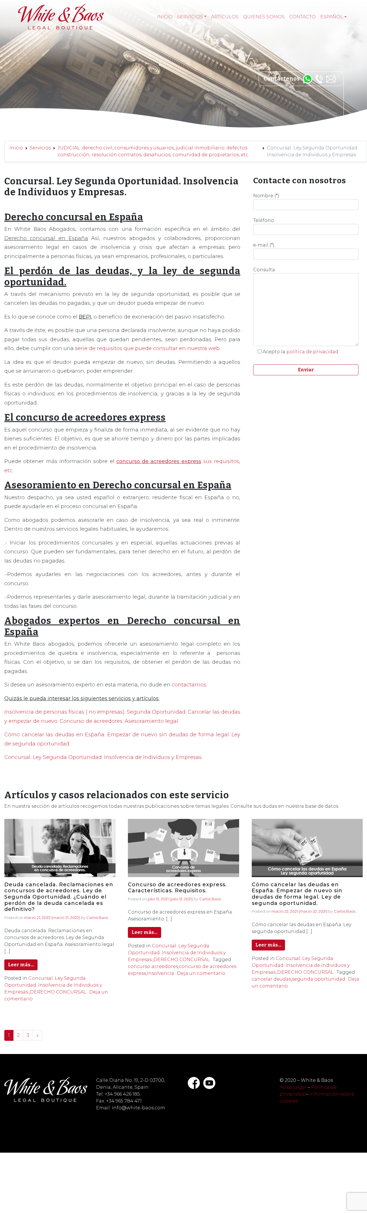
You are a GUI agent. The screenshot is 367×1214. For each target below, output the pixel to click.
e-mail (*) (263, 245)
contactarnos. (189, 685)
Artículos (225, 16)
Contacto (302, 16)
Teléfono (263, 220)
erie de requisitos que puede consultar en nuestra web (149, 348)
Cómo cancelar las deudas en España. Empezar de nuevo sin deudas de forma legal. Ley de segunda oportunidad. (297, 894)
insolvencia (160, 973)
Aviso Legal (293, 1087)
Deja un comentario (201, 973)
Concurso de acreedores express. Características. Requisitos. (177, 888)
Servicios (190, 16)
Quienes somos (264, 16)
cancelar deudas (271, 979)
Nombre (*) (266, 195)
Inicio (165, 16)
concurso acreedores (153, 966)
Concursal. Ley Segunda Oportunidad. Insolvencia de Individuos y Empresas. (104, 757)
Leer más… (21, 964)
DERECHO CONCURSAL (58, 992)
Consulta (264, 269)
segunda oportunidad (318, 979)
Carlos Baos (97, 917)
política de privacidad (312, 351)
